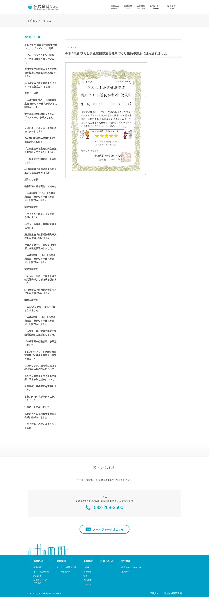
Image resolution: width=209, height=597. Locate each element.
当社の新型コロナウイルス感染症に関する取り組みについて (40, 378)
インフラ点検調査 (41, 571)
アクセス (87, 584)
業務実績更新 (31, 207)
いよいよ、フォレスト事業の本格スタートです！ (40, 129)
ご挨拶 (86, 567)
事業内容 (115, 7)
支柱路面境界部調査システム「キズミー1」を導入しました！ (39, 117)
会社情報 (141, 7)
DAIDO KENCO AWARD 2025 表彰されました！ (39, 140)
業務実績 (128, 7)
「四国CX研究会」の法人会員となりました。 (39, 308)
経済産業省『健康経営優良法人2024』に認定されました (40, 236)
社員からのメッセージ (131, 567)
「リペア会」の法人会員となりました (40, 426)
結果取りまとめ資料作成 (40, 581)
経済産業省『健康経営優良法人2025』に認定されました (40, 171)
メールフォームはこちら (108, 529)
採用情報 (171, 7)
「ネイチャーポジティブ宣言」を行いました (40, 216)
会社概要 (87, 580)
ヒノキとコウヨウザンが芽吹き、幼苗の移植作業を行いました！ (40, 58)
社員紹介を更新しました (37, 407)
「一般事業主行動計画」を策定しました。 (40, 161)
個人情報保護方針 (173, 593)
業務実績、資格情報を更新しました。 (40, 388)
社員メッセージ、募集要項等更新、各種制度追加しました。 (40, 246)
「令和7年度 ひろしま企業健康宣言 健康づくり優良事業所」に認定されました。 (40, 103)
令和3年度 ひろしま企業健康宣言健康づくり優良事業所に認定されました (40, 355)
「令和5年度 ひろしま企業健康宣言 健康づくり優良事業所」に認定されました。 (40, 259)
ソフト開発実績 (63, 571)
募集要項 (125, 571)
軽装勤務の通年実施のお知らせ (40, 186)
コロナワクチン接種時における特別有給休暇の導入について (40, 367)
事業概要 (37, 567)
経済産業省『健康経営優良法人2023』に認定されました (40, 291)
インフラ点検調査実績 (66, 567)
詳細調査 (37, 576)
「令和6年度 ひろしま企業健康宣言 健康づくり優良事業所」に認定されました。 (40, 196)
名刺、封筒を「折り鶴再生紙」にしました (40, 398)
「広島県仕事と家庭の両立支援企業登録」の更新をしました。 (40, 150)
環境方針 (154, 593)
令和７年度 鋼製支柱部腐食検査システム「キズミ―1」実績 (40, 47)
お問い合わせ (156, 7)
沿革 (85, 576)
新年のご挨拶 (31, 93)
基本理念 (87, 571)
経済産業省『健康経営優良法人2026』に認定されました (40, 85)
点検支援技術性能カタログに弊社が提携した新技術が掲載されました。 (40, 72)
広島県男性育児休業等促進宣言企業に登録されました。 (40, 415)
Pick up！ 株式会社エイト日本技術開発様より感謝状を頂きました (40, 279)
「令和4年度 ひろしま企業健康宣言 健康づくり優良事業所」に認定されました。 (40, 321)
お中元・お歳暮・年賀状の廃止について (40, 226)
